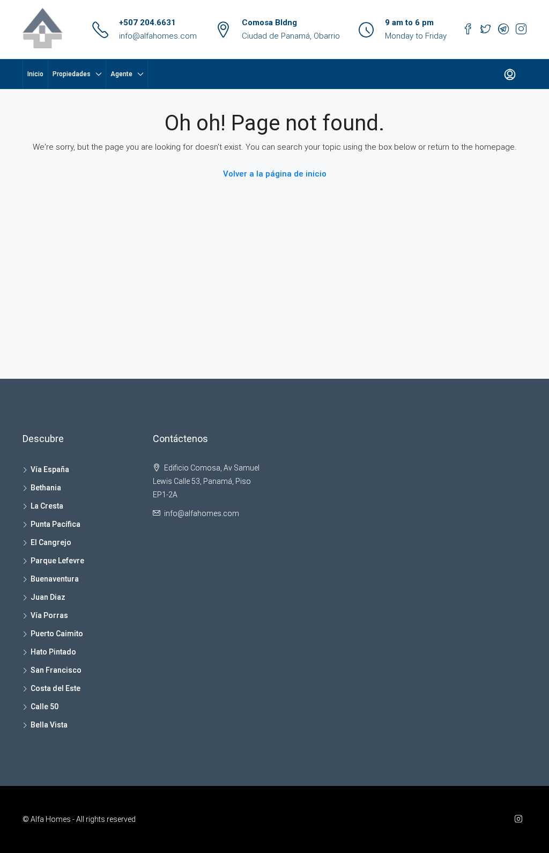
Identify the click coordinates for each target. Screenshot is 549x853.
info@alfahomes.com (158, 36)
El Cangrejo (51, 542)
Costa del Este (55, 688)
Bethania (46, 487)
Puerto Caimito (57, 633)
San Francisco (56, 670)
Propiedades (72, 74)
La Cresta (47, 506)
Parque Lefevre (57, 560)
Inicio (35, 74)
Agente (121, 74)
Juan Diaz (48, 597)
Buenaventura (55, 579)
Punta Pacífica (55, 524)
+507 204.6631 (147, 22)
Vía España (50, 469)
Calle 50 (44, 706)
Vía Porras (49, 615)
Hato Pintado (53, 652)
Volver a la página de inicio (275, 174)
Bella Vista (49, 724)
